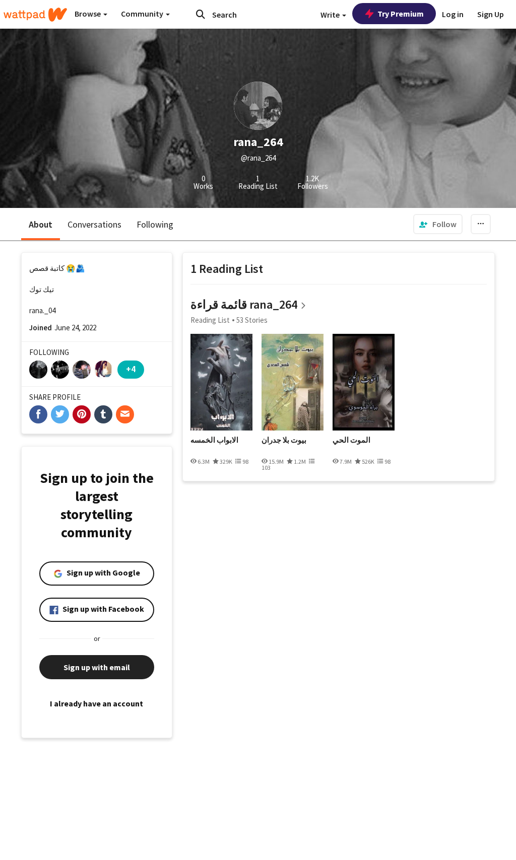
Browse (88, 14)
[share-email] (125, 414)
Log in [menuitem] (453, 14)
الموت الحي (351, 440)
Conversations (94, 224)
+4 (131, 369)
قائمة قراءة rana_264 (243, 304)
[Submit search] (200, 14)
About (40, 224)
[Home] (35, 14)
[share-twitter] (60, 414)
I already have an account (96, 703)
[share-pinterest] (82, 414)
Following (155, 224)
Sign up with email (96, 667)
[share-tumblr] (103, 414)
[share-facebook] (38, 414)
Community (143, 14)
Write (330, 15)
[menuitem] (438, 224)
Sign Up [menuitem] (490, 14)
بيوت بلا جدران (284, 440)
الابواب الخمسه (214, 440)
